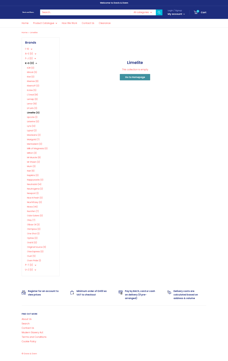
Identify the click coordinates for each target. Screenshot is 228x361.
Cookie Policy (29, 341)
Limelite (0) (33, 112)
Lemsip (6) (32, 99)
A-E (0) (29, 53)
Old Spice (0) (33, 229)
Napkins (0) (33, 175)
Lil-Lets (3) (32, 108)
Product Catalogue (43, 23)
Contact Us (88, 23)
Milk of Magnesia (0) (37, 148)
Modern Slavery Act (32, 332)
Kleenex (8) (32, 81)
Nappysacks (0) (35, 179)
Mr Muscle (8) (34, 157)
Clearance (105, 23)
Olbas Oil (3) (33, 224)
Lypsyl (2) (32, 130)
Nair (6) (30, 170)
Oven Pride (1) (34, 260)
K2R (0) (30, 67)
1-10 (27, 48)
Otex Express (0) (35, 251)
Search (26, 323)
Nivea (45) (32, 206)
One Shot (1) (33, 233)
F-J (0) (29, 58)
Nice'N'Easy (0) (34, 202)
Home (25, 23)
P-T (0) (29, 265)
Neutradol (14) (34, 184)
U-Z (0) (29, 269)
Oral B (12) (32, 242)
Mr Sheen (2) (33, 161)
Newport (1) (33, 193)
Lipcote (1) (32, 117)
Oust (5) (31, 256)
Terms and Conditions (34, 337)
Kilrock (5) (32, 72)
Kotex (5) (31, 90)
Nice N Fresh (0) (35, 197)
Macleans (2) (34, 134)
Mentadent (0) (34, 143)
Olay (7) (31, 220)
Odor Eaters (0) (35, 215)
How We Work (69, 23)
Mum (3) (31, 166)
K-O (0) (29, 63)
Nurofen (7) (33, 211)
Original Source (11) (36, 247)
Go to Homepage (135, 77)
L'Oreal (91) (32, 94)
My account (175, 14)
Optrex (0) (32, 238)
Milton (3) (32, 152)
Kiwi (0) (30, 76)
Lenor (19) (32, 103)
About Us (27, 319)
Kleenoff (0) (33, 85)
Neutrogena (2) (35, 188)
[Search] (159, 12)
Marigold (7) (33, 139)
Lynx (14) (31, 126)
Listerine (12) (33, 121)
